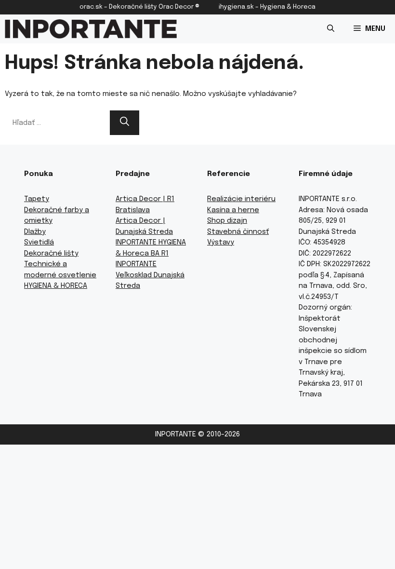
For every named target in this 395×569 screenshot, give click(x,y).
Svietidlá (39, 242)
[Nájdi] (124, 122)
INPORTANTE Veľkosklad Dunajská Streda (150, 275)
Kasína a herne (233, 210)
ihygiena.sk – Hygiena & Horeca (267, 7)
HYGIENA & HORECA (55, 286)
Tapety (36, 199)
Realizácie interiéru (241, 199)
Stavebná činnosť (238, 232)
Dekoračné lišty (51, 253)
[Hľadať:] (57, 123)
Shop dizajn (227, 221)
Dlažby (35, 232)
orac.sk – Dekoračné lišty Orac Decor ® (139, 7)
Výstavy (220, 242)
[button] (330, 28)
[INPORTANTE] (91, 28)
